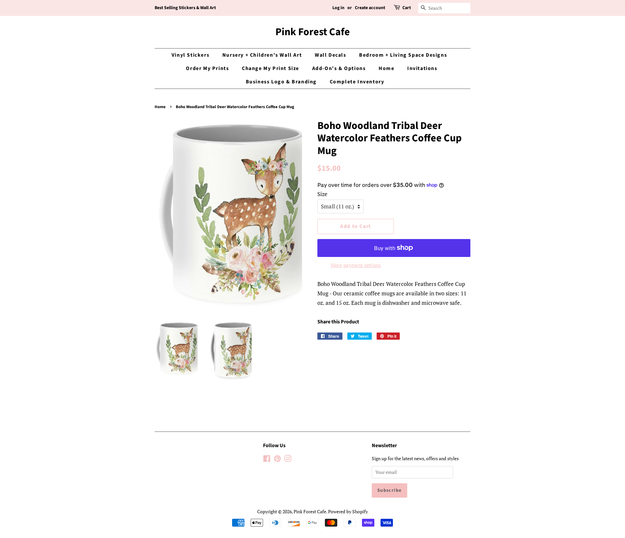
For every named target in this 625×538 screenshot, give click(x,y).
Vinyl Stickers (190, 55)
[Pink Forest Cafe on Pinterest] (277, 460)
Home (386, 68)
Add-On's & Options (339, 68)
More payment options (356, 265)
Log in (338, 8)
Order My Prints (207, 68)
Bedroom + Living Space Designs (403, 55)
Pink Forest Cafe (312, 32)
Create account (370, 8)
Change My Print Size (270, 68)
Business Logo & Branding (281, 81)
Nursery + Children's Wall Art (262, 55)
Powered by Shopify (348, 511)
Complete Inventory (357, 81)
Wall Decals (330, 55)
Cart (406, 8)
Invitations (422, 68)
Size (322, 194)
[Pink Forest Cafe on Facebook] (267, 460)
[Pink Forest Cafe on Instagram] (287, 460)
